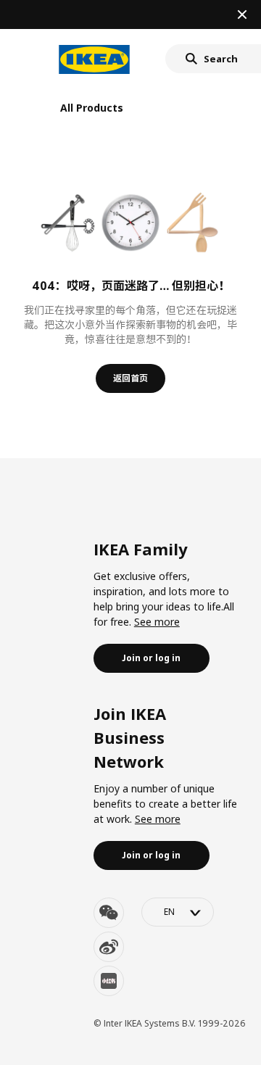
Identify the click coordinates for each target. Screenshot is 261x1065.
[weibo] (109, 947)
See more (157, 622)
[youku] (109, 981)
